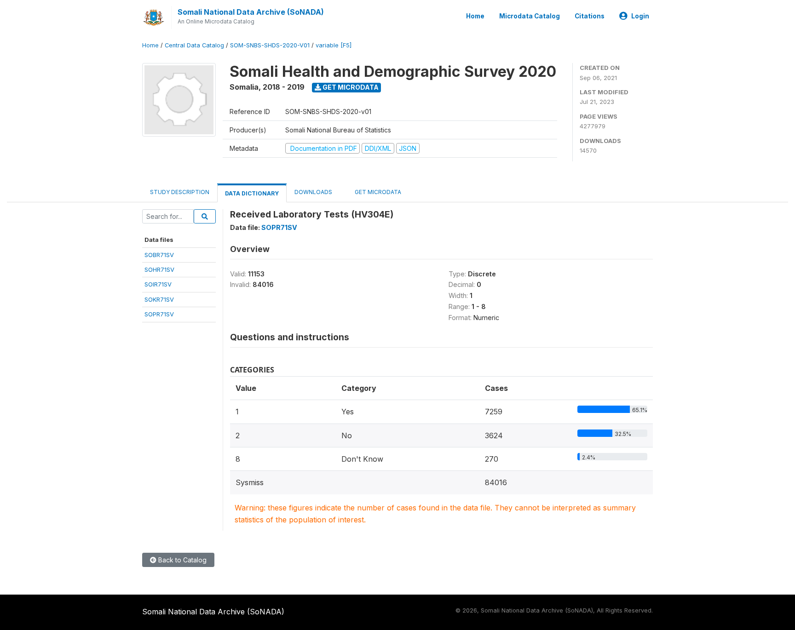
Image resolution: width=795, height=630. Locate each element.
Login (640, 16)
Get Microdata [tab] (377, 192)
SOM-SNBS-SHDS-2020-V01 (270, 45)
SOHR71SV (159, 269)
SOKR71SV (159, 299)
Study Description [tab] (179, 192)
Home (475, 16)
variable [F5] (333, 45)
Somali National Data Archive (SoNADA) (251, 12)
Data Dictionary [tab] (252, 193)
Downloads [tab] (313, 192)
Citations (590, 16)
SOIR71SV (158, 284)
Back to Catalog (181, 560)
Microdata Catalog (529, 16)
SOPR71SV (159, 314)
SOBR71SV (159, 254)
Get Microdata (350, 87)
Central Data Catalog (194, 45)
